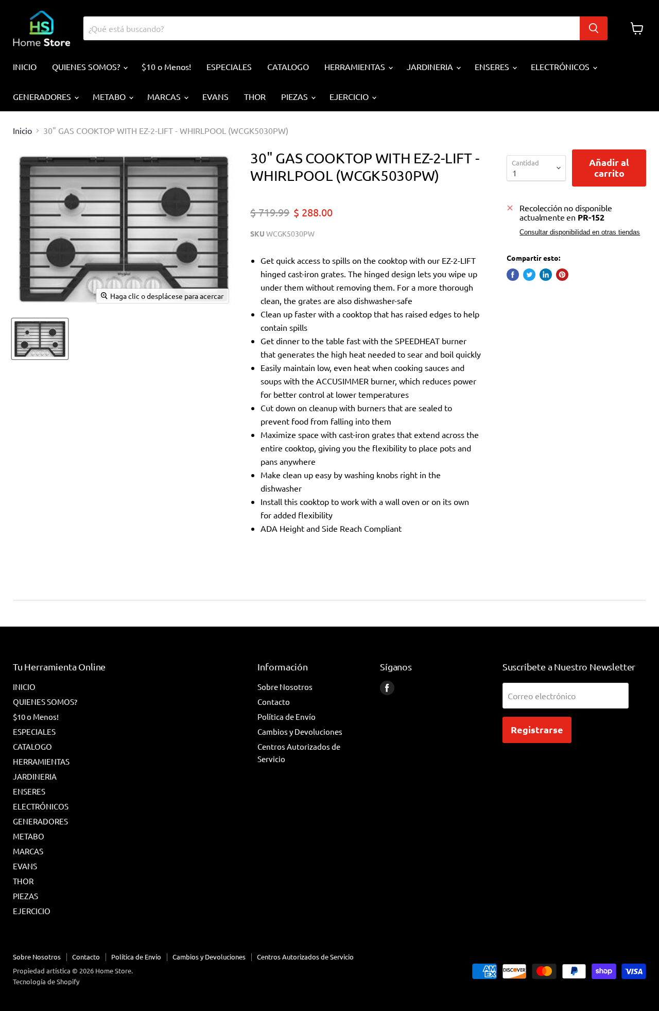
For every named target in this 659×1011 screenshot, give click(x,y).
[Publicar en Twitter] (529, 274)
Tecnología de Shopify (46, 981)
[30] (40, 338)
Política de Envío (286, 716)
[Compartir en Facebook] (513, 274)
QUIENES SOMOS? (87, 66)
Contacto (273, 701)
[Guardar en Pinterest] (562, 274)
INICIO (25, 66)
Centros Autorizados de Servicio (305, 956)
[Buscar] (594, 28)
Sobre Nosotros (285, 687)
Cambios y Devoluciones (299, 731)
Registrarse (537, 729)
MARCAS (165, 96)
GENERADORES (43, 96)
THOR (255, 96)
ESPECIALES (229, 66)
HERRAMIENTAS (355, 66)
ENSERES (493, 66)
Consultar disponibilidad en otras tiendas (579, 232)
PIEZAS (295, 96)
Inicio (22, 130)
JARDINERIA (431, 66)
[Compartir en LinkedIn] (546, 274)
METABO (110, 96)
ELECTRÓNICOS (561, 66)
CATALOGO (288, 66)
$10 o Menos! (166, 66)
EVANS (215, 96)
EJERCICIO (350, 96)
